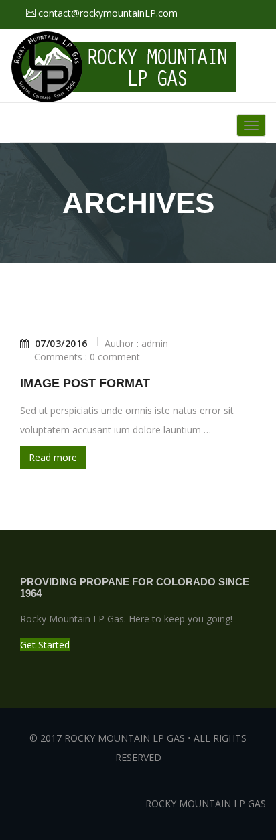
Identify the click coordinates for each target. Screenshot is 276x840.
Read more (53, 457)
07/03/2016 (61, 343)
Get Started (45, 644)
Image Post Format (85, 383)
